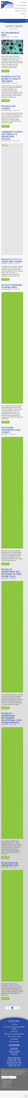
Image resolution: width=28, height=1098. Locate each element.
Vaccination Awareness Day (10, 864)
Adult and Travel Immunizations (14, 1034)
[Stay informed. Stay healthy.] (7, 5)
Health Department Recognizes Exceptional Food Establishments (11, 718)
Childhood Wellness (7, 1080)
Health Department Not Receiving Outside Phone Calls (11, 573)
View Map (14, 1054)
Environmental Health (7, 1083)
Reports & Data (14, 1041)
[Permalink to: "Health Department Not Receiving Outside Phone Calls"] (12, 637)
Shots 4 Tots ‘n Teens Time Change (11, 260)
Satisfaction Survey (20, 11)
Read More (5, 70)
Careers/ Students (6, 1085)
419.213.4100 (14, 1053)
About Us (5, 1086)
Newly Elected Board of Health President (11, 78)
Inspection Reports (20, 8)
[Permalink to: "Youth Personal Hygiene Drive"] (12, 348)
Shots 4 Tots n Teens (14, 1036)
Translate (11, 1079)
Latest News (14, 37)
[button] (26, 20)
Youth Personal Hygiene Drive (12, 286)
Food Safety (14, 1039)
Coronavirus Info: (10, 33)
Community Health (7, 1081)
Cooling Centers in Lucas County (10, 430)
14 (9, 1007)
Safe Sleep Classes (8, 107)
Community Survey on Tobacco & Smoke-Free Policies (12, 135)
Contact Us (23, 13)
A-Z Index (23, 2)
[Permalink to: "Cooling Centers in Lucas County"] (12, 493)
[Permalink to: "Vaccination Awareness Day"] (12, 926)
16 (14, 1007)
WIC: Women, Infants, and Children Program (14, 1028)
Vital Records (6, 1084)
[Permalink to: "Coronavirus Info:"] (12, 47)
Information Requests (7, 1087)
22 (18, 1007)
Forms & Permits (21, 5)
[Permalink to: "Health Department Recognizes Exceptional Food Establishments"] (12, 783)
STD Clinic (14, 1024)
